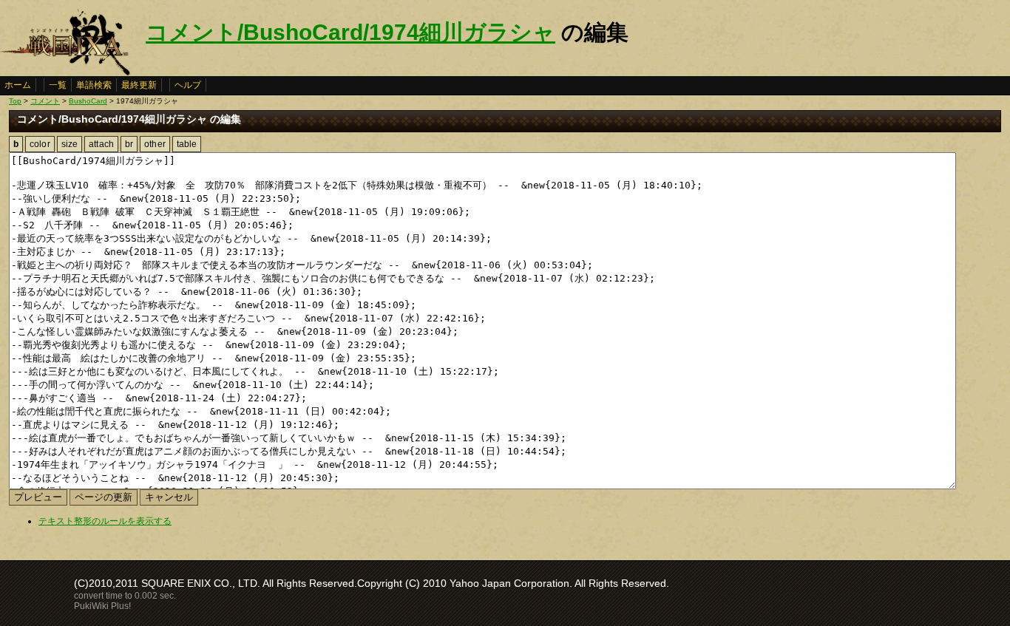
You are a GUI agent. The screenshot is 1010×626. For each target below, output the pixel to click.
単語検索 (94, 85)
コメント (45, 101)
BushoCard (88, 101)
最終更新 (139, 85)
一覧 (58, 85)
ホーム (17, 85)
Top (15, 101)
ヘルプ (187, 85)
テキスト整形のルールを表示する (105, 521)
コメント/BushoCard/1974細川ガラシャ (350, 32)
